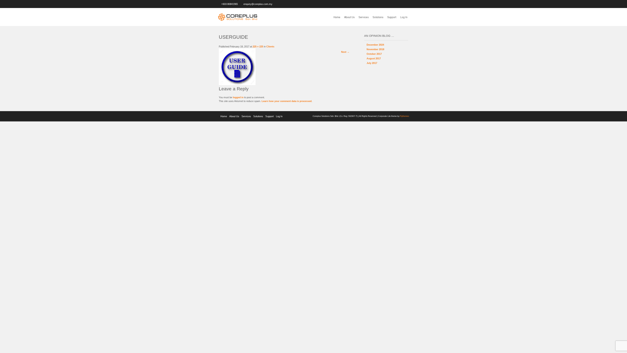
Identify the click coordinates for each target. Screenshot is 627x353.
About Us (349, 17)
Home (336, 17)
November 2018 (375, 49)
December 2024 (375, 44)
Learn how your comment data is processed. (287, 101)
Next (345, 51)
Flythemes (404, 116)
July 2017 (372, 63)
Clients (270, 46)
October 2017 (374, 53)
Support (391, 17)
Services (364, 17)
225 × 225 (258, 46)
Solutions (378, 17)
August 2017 (374, 58)
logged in (238, 97)
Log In (403, 17)
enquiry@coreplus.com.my (257, 4)
